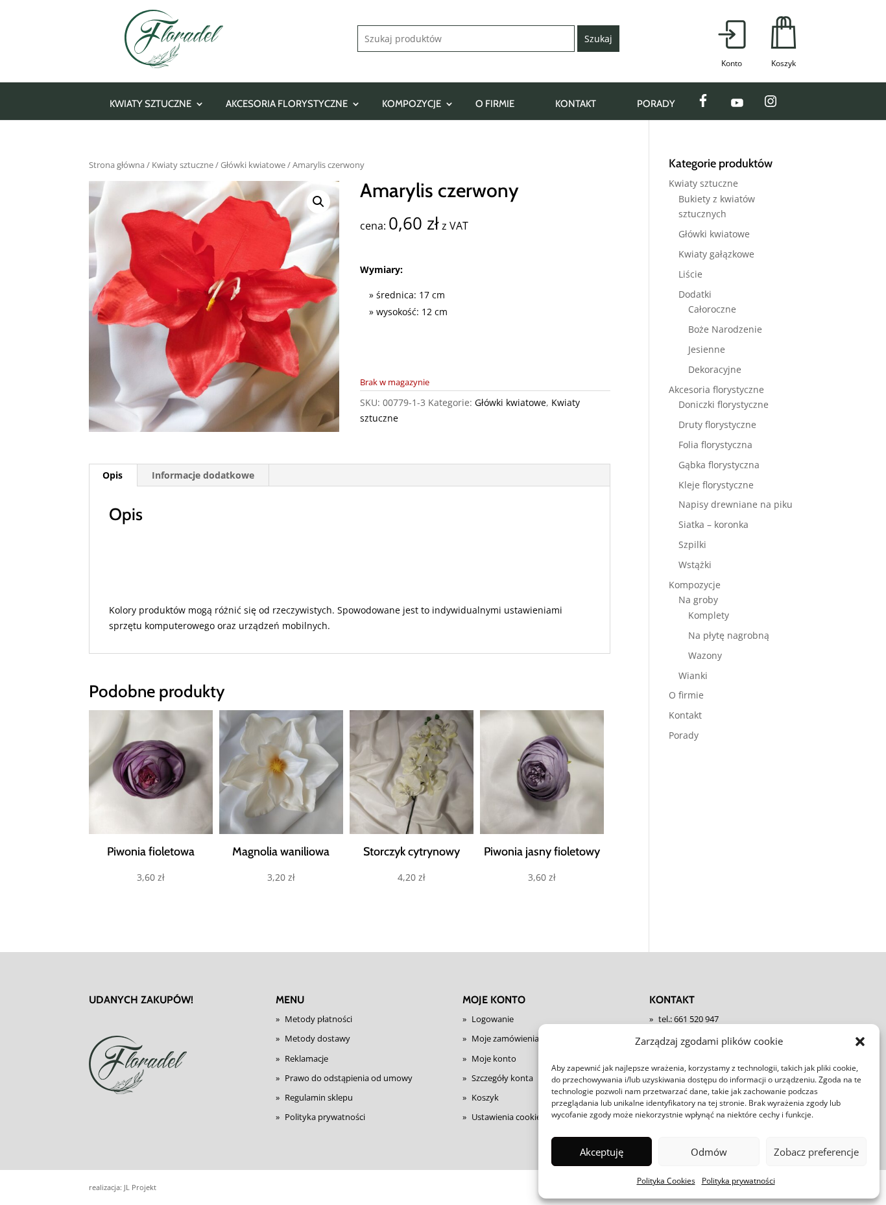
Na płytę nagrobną (728, 635)
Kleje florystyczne (716, 485)
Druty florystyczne (717, 424)
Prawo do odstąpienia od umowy (349, 1078)
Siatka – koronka (713, 524)
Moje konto (494, 1058)
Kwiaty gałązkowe (716, 254)
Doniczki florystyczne (723, 404)
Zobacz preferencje (816, 1151)
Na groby (698, 599)
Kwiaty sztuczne (150, 104)
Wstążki (695, 564)
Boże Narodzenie (725, 329)
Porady (656, 104)
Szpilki (692, 544)
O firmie (494, 104)
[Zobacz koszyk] (783, 42)
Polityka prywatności (738, 1180)
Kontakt (575, 104)
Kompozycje (411, 104)
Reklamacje (306, 1058)
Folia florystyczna (715, 444)
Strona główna (117, 165)
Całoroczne (712, 309)
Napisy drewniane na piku (735, 504)
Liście (690, 274)
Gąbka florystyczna (719, 465)
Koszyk (485, 1097)
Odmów (709, 1151)
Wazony (705, 655)
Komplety (708, 615)
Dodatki (695, 294)
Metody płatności (318, 1019)
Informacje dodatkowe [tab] (203, 475)
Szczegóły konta (502, 1078)
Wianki (693, 675)
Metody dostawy (317, 1038)
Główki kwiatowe (253, 165)
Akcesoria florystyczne (287, 104)
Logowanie (493, 1019)
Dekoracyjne (714, 369)
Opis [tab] (112, 475)
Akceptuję (601, 1151)
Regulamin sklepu (319, 1097)
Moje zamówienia (505, 1038)
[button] (860, 1041)
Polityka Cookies (666, 1180)
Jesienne (706, 349)
